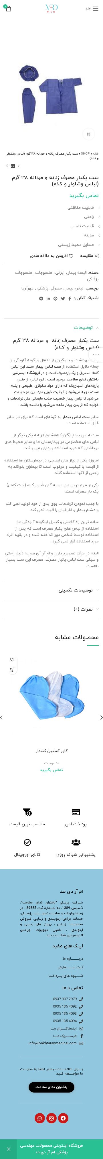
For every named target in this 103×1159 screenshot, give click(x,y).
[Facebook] (63, 1118)
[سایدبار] (96, 355)
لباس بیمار (74, 288)
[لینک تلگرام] (41, 298)
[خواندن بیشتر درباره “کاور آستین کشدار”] (12, 669)
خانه (96, 153)
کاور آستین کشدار (52, 751)
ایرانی (59, 272)
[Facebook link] (70, 298)
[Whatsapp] (40, 1118)
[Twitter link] (63, 298)
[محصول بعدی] (7, 166)
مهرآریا (27, 288)
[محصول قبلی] (18, 166)
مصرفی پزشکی (49, 288)
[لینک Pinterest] (55, 298)
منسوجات (43, 272)
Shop (85, 153)
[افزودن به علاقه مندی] (12, 659)
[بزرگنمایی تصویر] (88, 134)
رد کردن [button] (8, 1149)
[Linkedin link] (48, 298)
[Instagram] (51, 1118)
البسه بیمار (77, 272)
